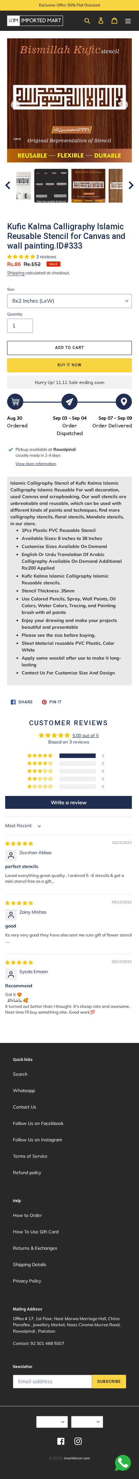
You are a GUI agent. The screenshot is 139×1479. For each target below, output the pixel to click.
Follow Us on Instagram (37, 1140)
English (50, 1422)
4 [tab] (64, 209)
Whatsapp (24, 1090)
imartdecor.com (77, 1458)
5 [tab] (74, 209)
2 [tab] (45, 209)
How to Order (27, 1215)
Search (20, 1074)
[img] (19, 843)
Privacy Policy (27, 1281)
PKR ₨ (85, 1422)
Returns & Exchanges (35, 1248)
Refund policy (27, 1172)
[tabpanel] (88, 185)
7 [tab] (94, 209)
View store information (36, 463)
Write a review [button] (69, 802)
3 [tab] (55, 209)
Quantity (14, 314)
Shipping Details (29, 1264)
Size (11, 289)
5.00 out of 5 (85, 735)
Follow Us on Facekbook (38, 1123)
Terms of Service (30, 1156)
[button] (21, 257)
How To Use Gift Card (36, 1232)
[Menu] (128, 20)
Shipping (16, 272)
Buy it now (70, 365)
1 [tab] (35, 209)
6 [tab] (84, 209)
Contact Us (24, 1107)
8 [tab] (103, 209)
